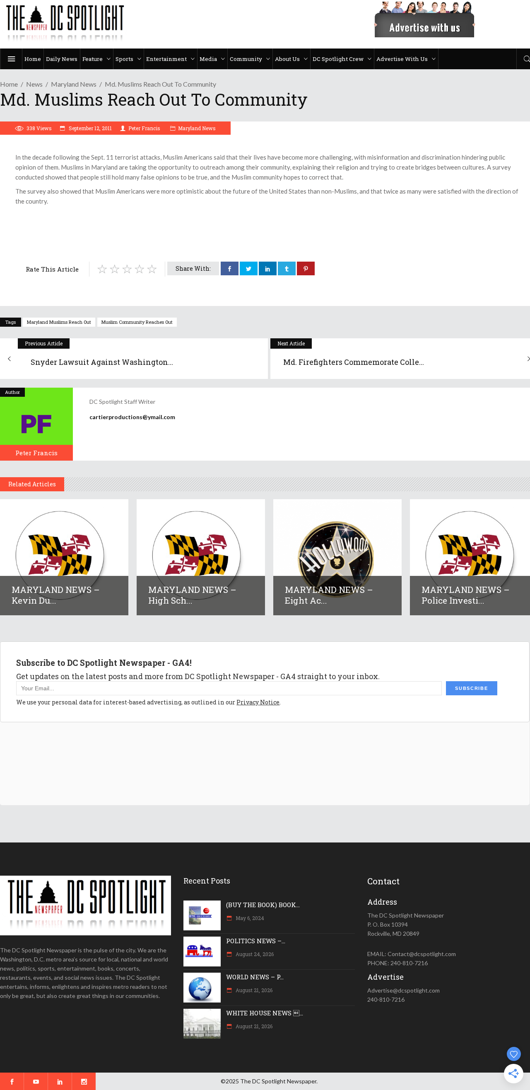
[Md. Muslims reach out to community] (36, 424)
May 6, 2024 (249, 918)
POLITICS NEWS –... (255, 941)
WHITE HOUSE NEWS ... (264, 1013)
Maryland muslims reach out (59, 322)
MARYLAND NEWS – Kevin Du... (56, 595)
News (34, 84)
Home (9, 84)
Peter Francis (144, 128)
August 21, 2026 (253, 990)
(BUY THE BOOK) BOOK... (263, 905)
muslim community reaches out (137, 322)
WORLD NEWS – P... (255, 977)
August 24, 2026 (254, 954)
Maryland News (73, 84)
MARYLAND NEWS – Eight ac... (329, 595)
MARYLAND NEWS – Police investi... (466, 595)
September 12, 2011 (89, 128)
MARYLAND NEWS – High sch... (192, 595)
